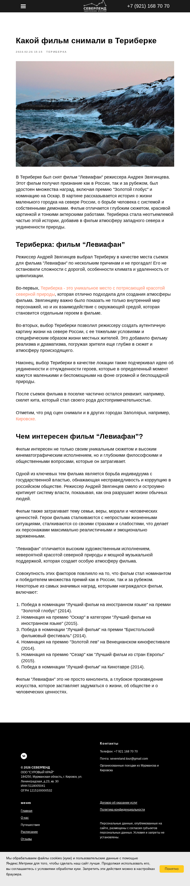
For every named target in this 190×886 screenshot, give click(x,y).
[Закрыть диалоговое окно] (182, 7)
